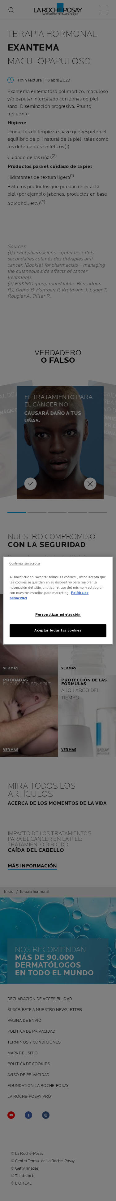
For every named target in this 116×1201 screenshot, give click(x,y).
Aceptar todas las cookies (57, 631)
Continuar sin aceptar (24, 563)
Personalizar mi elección (58, 615)
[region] (58, 600)
